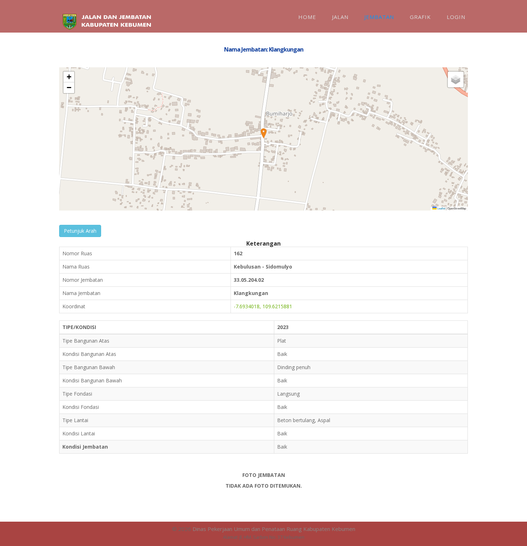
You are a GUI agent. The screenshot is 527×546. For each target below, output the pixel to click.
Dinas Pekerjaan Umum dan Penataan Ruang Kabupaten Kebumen (274, 528)
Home (307, 16)
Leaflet (441, 208)
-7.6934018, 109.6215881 (263, 306)
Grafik (420, 16)
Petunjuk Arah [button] (80, 230)
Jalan (340, 16)
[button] (263, 133)
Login (456, 16)
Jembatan (379, 16)
